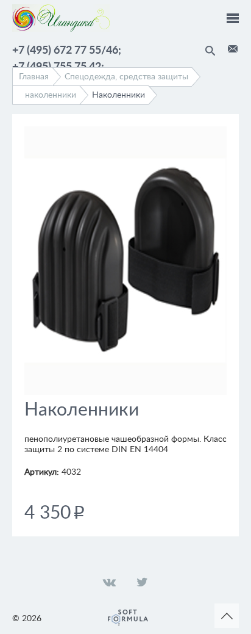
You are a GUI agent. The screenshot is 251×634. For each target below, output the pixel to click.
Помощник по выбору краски (233, 49)
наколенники (50, 95)
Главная (34, 77)
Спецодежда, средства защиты (126, 77)
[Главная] (61, 29)
